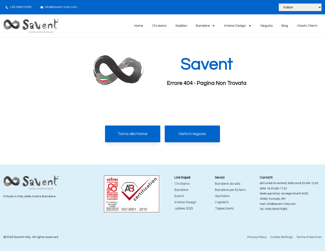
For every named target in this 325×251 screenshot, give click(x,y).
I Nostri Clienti (307, 25)
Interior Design (235, 25)
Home (138, 25)
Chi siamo (159, 25)
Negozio (266, 25)
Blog (284, 25)
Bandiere (203, 25)
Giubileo (181, 25)
